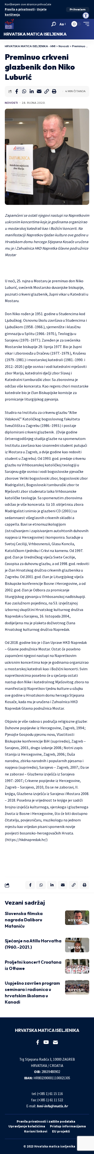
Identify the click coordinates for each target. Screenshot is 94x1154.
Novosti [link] (11, 102)
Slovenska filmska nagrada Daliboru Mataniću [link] (24, 920)
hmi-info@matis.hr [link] (52, 1106)
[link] (85, 15)
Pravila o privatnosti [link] (20, 9)
